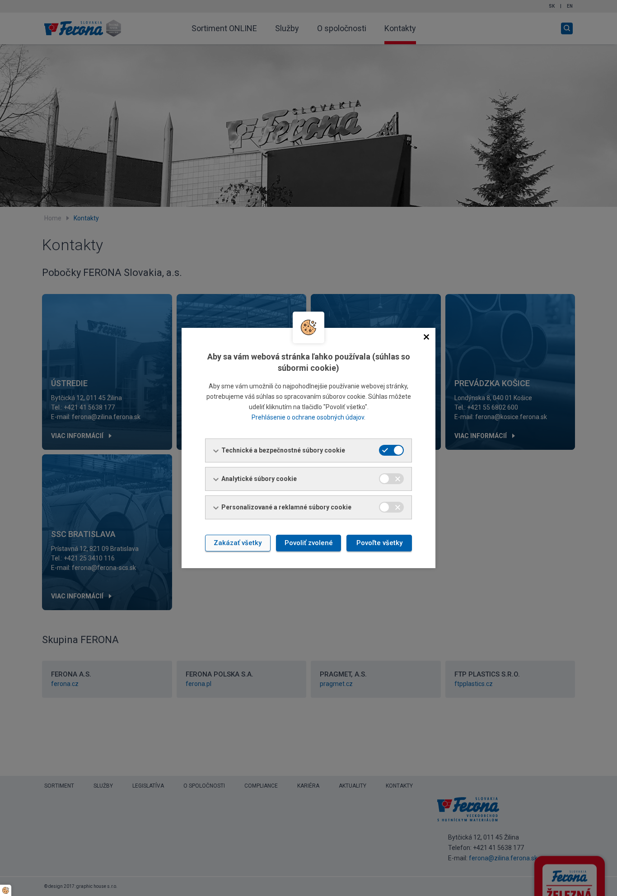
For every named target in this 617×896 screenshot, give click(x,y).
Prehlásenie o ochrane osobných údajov (308, 417)
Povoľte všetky (379, 543)
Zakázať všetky (238, 543)
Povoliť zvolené (309, 543)
